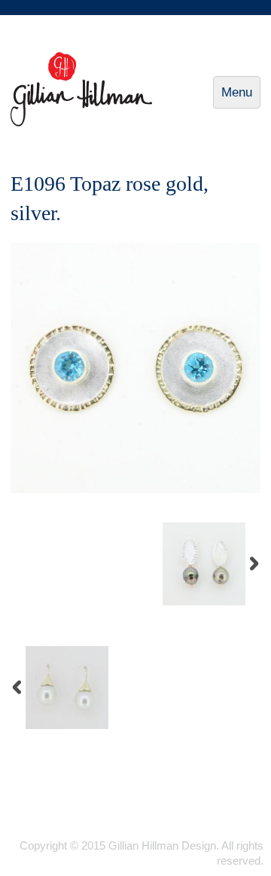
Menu (240, 96)
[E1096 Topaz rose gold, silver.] (135, 489)
